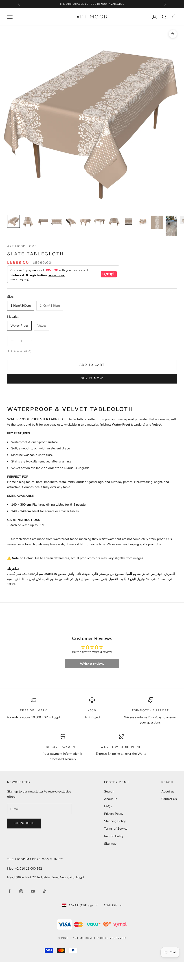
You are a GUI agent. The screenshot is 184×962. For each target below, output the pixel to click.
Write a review (92, 663)
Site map (110, 843)
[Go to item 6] (85, 221)
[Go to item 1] (13, 221)
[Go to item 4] (56, 221)
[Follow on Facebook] (9, 891)
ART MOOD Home (22, 246)
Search (109, 791)
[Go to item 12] (171, 226)
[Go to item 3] (42, 221)
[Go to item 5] (71, 221)
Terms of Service (115, 828)
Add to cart (92, 365)
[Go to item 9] (128, 221)
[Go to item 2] (28, 221)
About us (110, 799)
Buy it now (92, 378)
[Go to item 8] (114, 221)
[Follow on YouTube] (33, 891)
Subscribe (24, 823)
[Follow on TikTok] (44, 891)
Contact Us (169, 799)
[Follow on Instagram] (21, 891)
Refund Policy (113, 836)
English (111, 905)
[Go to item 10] (142, 221)
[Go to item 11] (157, 222)
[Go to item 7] (99, 221)
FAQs (108, 806)
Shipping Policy (115, 821)
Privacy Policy (113, 814)
